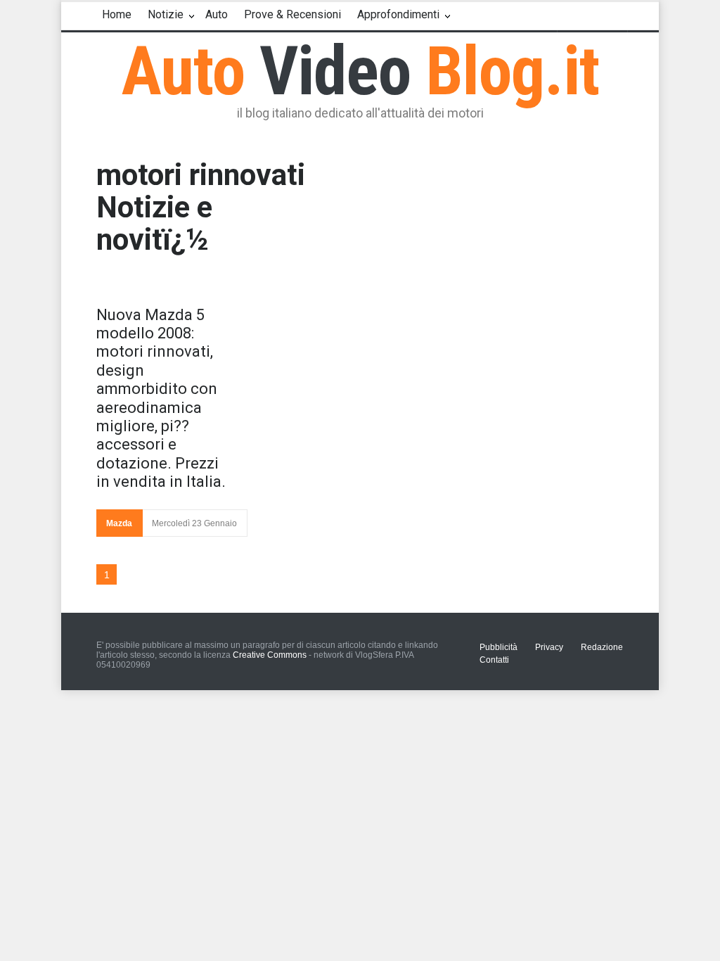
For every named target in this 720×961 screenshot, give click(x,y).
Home (116, 14)
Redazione (602, 647)
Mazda (119, 523)
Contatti (494, 660)
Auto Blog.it (360, 71)
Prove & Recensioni (292, 14)
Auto (216, 14)
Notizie (166, 14)
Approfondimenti (398, 14)
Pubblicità (499, 647)
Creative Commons (270, 655)
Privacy (549, 647)
